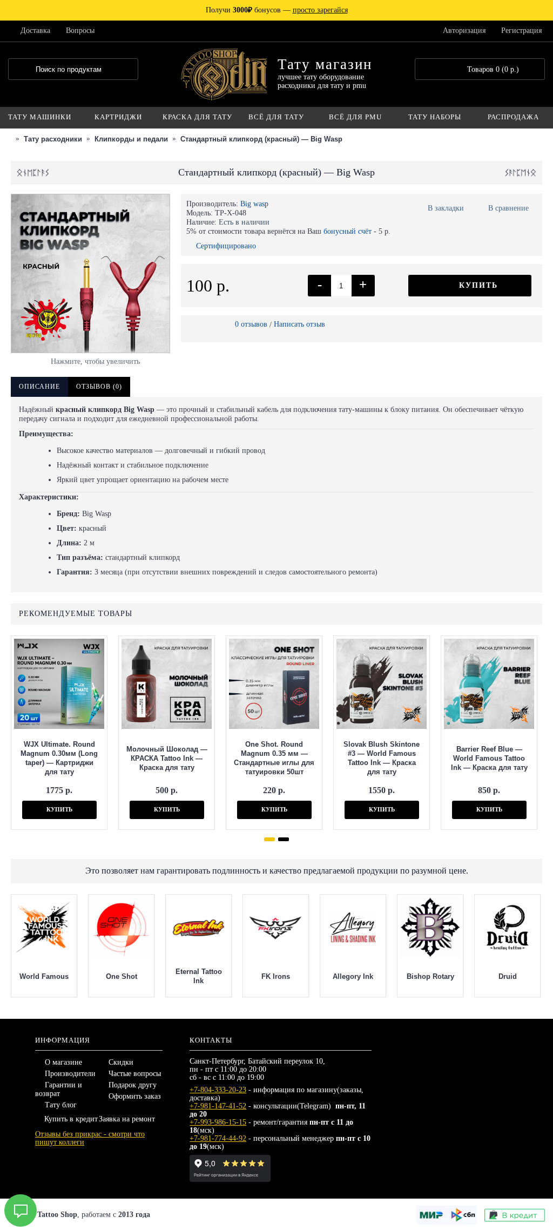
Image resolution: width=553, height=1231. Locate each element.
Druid (507, 976)
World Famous (44, 976)
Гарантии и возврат (58, 1089)
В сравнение (508, 208)
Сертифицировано (226, 246)
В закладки (446, 208)
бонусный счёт (347, 231)
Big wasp (254, 204)
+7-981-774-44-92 (218, 1138)
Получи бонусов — (277, 10)
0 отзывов (251, 324)
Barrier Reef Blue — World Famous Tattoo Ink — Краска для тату (489, 758)
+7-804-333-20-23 (218, 1090)
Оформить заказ (135, 1096)
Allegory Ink (353, 976)
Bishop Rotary (430, 976)
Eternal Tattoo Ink (199, 976)
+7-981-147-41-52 (218, 1106)
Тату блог (61, 1105)
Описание (39, 386)
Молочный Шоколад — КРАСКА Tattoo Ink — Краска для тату (166, 758)
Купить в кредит (71, 1119)
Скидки (121, 1062)
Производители (70, 1074)
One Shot (121, 976)
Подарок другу (133, 1085)
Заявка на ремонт (127, 1119)
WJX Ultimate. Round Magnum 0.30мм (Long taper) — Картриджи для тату (59, 758)
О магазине (63, 1062)
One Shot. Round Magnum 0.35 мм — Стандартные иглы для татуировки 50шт (274, 758)
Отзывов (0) (99, 386)
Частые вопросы (135, 1074)
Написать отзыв (299, 324)
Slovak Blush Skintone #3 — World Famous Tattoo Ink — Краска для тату (381, 758)
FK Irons (275, 976)
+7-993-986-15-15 (218, 1122)
